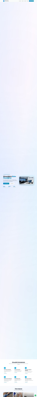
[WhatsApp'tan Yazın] (35, 395)
